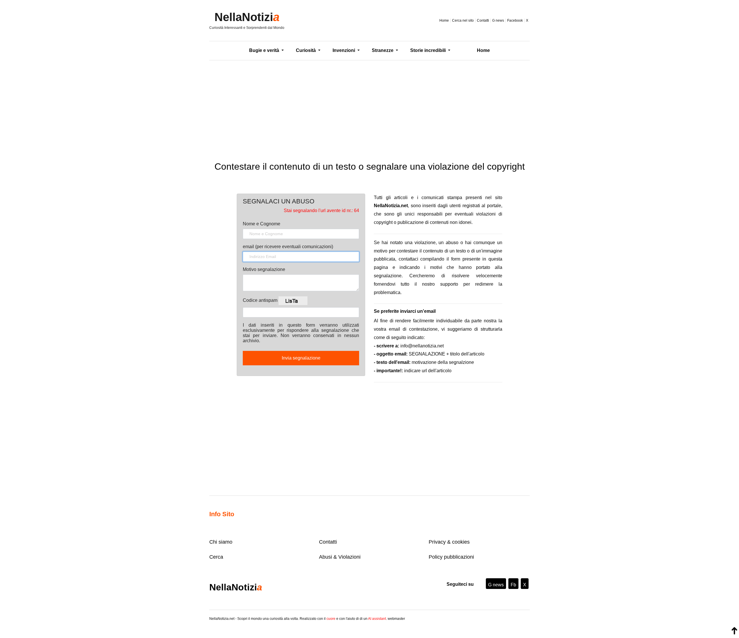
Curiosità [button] (306, 50)
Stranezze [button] (383, 50)
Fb (513, 584)
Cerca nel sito (463, 20)
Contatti (483, 20)
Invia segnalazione (301, 358)
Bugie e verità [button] (264, 50)
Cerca (216, 557)
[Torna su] (734, 630)
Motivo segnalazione (264, 269)
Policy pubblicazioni (451, 557)
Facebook (515, 20)
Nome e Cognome (261, 223)
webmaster (396, 619)
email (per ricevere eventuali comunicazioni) (288, 246)
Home (444, 20)
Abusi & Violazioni (340, 557)
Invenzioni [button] (344, 50)
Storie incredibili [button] (428, 50)
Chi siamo (220, 542)
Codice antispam (261, 300)
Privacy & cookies (449, 542)
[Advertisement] (369, 106)
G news (498, 20)
